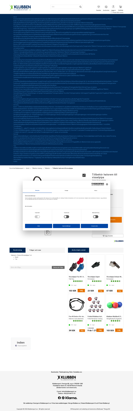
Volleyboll (16, 56)
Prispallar (45, 42)
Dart (54, 24)
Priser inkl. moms (118, 12)
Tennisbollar (69, 23)
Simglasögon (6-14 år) (28, 114)
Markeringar (74, 40)
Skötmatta (71, 107)
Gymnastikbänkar (38, 40)
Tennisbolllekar (67, 150)
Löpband (65, 89)
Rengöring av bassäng (48, 142)
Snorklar (69, 118)
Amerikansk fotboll (32, 24)
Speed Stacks (101, 24)
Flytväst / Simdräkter (55, 107)
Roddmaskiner (49, 89)
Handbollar (69, 21)
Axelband (26, 52)
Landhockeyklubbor (50, 54)
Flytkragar (96, 108)
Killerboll (78, 148)
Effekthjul (43, 75)
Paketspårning (64, 372)
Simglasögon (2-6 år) (41, 114)
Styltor (113, 62)
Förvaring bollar (24, 32)
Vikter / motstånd (104, 124)
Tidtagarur (55, 44)
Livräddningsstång (58, 112)
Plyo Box (68, 83)
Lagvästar (47, 52)
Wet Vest (84, 155)
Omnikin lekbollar (75, 60)
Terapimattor (87, 46)
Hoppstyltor (102, 62)
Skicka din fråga (58, 267)
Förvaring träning (44, 32)
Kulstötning (61, 28)
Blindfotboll (47, 64)
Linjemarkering (84, 42)
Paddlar (58, 118)
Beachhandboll (23, 38)
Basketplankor (93, 19)
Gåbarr (37, 99)
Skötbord (53, 140)
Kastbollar (76, 21)
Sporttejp (53, 30)
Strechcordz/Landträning (80, 118)
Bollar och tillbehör (19, 21)
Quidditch (91, 148)
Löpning (74, 28)
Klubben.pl (106, 403)
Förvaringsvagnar (74, 32)
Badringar (83, 108)
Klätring (78, 24)
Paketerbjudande (37, 77)
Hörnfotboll (94, 153)
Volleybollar (89, 23)
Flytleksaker (45, 122)
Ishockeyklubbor (32, 54)
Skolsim (31, 116)
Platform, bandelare (19, 138)
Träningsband (102, 83)
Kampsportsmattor (51, 46)
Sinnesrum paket (65, 75)
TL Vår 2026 (45, 130)
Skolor (15, 155)
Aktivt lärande (17, 62)
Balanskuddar (37, 83)
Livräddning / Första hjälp (83, 136)
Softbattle (100, 60)
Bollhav (23, 71)
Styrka (15, 93)
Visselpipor (82, 52)
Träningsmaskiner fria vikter (60, 93)
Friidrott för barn (37, 28)
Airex (71, 157)
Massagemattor (42, 101)
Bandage (25, 30)
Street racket (50, 150)
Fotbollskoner (45, 26)
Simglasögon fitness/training (57, 114)
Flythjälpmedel (68, 108)
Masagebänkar (36, 30)
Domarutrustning (30, 26)
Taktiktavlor (108, 26)
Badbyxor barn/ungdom (96, 107)
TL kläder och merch (19, 132)
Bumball (32, 148)
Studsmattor (66, 73)
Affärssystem (74, 409)
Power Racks (27, 93)
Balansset (28, 50)
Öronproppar (109, 118)
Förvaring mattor (34, 32)
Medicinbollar (25, 23)
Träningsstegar (74, 52)
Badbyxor (41, 24)
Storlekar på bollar (60, 23)
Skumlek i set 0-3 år (53, 71)
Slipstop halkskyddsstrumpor (56, 157)
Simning (15, 105)
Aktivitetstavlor (25, 75)
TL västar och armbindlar (60, 132)
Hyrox (75, 157)
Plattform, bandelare (34, 142)
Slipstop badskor (23, 157)
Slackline (108, 62)
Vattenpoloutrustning (56, 144)
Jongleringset (52, 67)
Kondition (16, 89)
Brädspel (97, 71)
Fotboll (15, 26)
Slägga (85, 28)
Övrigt (60, 19)
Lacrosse (83, 24)
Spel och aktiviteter (77, 71)
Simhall (15, 134)
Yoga (90, 93)
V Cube (85, 67)
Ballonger (28, 64)
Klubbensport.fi (91, 403)
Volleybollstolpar (43, 56)
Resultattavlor (52, 42)
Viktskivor (69, 81)
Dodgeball (35, 21)
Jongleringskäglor (61, 67)
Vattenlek (66, 62)
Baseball (46, 24)
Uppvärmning (76, 150)
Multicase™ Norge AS (103, 409)
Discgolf (15, 24)
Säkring (48, 69)
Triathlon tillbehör (78, 120)
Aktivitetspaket (37, 60)
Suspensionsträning (92, 83)
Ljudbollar (91, 64)
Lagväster (66, 26)
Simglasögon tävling (72, 114)
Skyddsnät (91, 26)
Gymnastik (16, 34)
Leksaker (52, 73)
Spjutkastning (91, 28)
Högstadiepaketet (109, 130)
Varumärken (17, 159)
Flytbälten (108, 108)
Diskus (44, 28)
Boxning (63, 151)
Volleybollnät (52, 56)
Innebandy (16, 19)
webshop (85, 409)
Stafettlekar (42, 150)
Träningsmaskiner (60, 99)
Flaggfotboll (52, 153)
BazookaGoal (37, 153)
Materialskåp (84, 32)
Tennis (95, 50)
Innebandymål (45, 19)
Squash (91, 50)
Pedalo (98, 101)
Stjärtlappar (46, 77)
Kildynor (48, 99)
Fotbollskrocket (60, 153)
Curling (105, 71)
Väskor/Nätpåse (54, 120)
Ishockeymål (40, 54)
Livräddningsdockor (47, 112)
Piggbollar (32, 23)
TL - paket (24, 128)
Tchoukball (103, 151)
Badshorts (107, 107)
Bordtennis (71, 50)
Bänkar (21, 140)
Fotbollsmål (53, 26)
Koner (57, 40)
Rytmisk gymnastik (90, 34)
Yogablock (106, 93)
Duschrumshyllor (29, 140)
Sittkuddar (63, 103)
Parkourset (21, 50)
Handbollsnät (58, 38)
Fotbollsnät (60, 26)
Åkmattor (53, 77)
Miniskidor (29, 77)
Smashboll (30, 150)
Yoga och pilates (92, 87)
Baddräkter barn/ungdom (51, 108)
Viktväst (52, 81)
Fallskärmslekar (51, 148)
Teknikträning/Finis (93, 118)
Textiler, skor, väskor (19, 120)
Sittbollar (57, 103)
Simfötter (64, 118)
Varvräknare (48, 44)
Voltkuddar (42, 36)
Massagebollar (23, 101)
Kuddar (53, 99)
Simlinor (28, 138)
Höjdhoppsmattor (39, 46)
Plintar (66, 34)
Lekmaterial (59, 69)
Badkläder (48, 155)
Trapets (36, 36)
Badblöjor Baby (32, 107)
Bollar (24, 40)
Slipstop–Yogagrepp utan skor (38, 157)
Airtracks (23, 34)
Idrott (15, 17)
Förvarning (29, 40)
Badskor (61, 108)
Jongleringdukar (32, 67)
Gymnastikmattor (28, 46)
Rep (91, 40)
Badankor (22, 122)
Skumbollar (38, 23)
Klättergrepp (22, 69)
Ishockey (23, 77)
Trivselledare (17, 126)
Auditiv (32, 75)
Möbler (26, 142)
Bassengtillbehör (18, 142)
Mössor (74, 122)
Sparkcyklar (39, 66)
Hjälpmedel (94, 136)
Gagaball (64, 148)
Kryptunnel (37, 71)
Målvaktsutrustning (75, 26)
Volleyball (115, 151)
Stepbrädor (82, 83)
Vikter (80, 87)
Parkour (61, 34)
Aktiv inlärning (46, 128)
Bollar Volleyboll (33, 56)
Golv (24, 95)
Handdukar (37, 120)
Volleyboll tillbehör (62, 56)
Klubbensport (19, 168)
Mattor (57, 34)
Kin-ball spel (84, 148)
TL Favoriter (72, 130)
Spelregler (90, 155)
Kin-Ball (74, 24)
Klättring (16, 69)
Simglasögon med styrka (86, 114)
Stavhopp (103, 28)
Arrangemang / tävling (25, 28)
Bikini (32, 108)
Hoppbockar (45, 34)
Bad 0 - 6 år (16, 107)
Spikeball (115, 60)
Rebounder (84, 26)
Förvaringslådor (64, 32)
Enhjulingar (95, 62)
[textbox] (30, 267)
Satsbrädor (99, 34)
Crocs (32, 120)
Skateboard (32, 66)
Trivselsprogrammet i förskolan (94, 130)
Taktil (72, 75)
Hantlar (27, 81)
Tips (14, 146)
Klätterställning (29, 71)
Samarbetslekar (92, 60)
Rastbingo (97, 148)
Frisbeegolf (69, 151)
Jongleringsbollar (77, 64)
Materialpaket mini (27, 130)
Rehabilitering (17, 97)
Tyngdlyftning (41, 81)
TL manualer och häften (34, 128)
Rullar (93, 93)
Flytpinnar (42, 124)
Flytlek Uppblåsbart (50, 136)
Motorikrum (17, 71)
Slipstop (78, 155)
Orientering (89, 24)
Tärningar (60, 62)
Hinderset (47, 40)
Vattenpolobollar (87, 122)
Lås (39, 140)
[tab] (18, 250)
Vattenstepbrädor (93, 124)
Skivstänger (79, 81)
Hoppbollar (68, 64)
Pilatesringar (37, 91)
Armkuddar (23, 107)
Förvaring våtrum (54, 32)
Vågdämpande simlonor (69, 138)
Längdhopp (68, 28)
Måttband (80, 28)
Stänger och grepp (37, 93)
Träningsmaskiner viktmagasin (78, 93)
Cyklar (15, 66)
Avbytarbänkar (30, 42)
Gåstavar (37, 103)
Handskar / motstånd (57, 124)
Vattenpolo (68, 122)
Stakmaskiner (40, 89)
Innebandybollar (25, 19)
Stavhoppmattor (78, 46)
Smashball (51, 23)
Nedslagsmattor (68, 46)
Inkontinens (67, 124)
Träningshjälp (122, 26)
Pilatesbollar (44, 91)
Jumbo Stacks (71, 148)
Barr (40, 34)
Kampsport (68, 24)
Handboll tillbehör (33, 38)
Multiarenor (38, 42)
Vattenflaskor (45, 120)
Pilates (15, 91)
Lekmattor (60, 46)
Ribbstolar (95, 40)
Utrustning (58, 142)
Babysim (26, 116)
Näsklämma (52, 118)
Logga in (113, 7)
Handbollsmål (49, 38)
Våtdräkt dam (87, 120)
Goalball (57, 60)
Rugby (95, 24)
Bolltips (52, 151)
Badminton (64, 50)
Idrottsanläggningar (19, 42)
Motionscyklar (32, 89)
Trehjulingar (46, 66)
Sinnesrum (16, 75)
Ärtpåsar (48, 36)
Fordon (26, 66)
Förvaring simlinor (57, 138)
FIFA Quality (44, 153)
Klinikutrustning (18, 99)
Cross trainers (23, 89)
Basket (64, 19)
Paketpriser (86, 40)
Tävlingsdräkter (38, 108)
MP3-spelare (33, 44)
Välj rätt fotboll (102, 153)
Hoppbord (52, 34)
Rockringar (71, 34)
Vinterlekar (16, 77)
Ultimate (109, 151)
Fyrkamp (59, 148)
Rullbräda (103, 101)
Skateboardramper (62, 42)
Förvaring (16, 32)
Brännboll (45, 60)
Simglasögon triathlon (100, 114)
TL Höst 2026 (17, 130)
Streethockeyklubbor (73, 54)
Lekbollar (18, 23)
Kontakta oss (77, 372)
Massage (16, 101)
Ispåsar (30, 30)
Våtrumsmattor (120, 46)
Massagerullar (32, 101)
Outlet (15, 161)
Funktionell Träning (19, 83)
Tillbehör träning (18, 52)
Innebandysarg (54, 19)
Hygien (15, 136)
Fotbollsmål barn (77, 153)
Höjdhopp (49, 28)
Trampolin (31, 36)
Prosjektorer (56, 75)
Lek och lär (16, 58)
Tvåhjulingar (54, 66)
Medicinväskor (45, 30)
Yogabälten (117, 93)
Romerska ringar (79, 34)
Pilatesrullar (29, 91)
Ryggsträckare (51, 101)
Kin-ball (91, 42)
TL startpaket (80, 130)
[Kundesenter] (106, 6)
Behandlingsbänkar (29, 99)
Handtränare (44, 103)
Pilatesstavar (22, 91)
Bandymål (23, 54)
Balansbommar (30, 34)
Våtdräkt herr (96, 120)
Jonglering (16, 67)
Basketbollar (70, 19)
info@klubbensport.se (69, 391)
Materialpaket (37, 130)
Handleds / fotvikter (112, 81)
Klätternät (34, 50)
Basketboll (34, 64)
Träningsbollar (73, 87)
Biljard (51, 24)
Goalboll (75, 151)
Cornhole (38, 148)
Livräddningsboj (69, 112)
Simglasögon (17, 114)
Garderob (16, 140)
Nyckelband (43, 140)
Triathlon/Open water (66, 120)
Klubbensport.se (45, 403)
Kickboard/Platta (43, 118)
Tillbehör (110, 19)
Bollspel (27, 122)
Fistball (41, 21)
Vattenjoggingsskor (82, 124)
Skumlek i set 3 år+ (65, 71)
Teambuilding (59, 150)
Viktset (74, 81)
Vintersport (16, 54)
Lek (96, 128)
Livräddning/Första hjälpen (21, 112)
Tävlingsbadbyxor (115, 107)
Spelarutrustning (100, 26)
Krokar (36, 140)
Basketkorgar (78, 19)
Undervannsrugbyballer (94, 142)
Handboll (16, 38)
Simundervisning (18, 116)
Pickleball (86, 50)
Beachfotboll (21, 26)
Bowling (92, 71)
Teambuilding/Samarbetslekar (22, 60)
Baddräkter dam (25, 108)
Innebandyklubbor (35, 19)
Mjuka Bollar (97, 64)
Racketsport (57, 50)
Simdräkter (89, 108)
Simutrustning (17, 118)
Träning (15, 79)
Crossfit (15, 81)
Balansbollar (29, 83)
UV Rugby (74, 142)
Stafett (98, 28)
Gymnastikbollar (61, 21)
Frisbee (62, 24)
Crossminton (79, 50)
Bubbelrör (37, 75)
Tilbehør (92, 54)
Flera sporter (22, 24)
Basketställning (102, 19)
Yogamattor (99, 93)
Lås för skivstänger (89, 81)
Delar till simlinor (46, 138)
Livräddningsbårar (35, 112)
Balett (37, 34)
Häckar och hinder (34, 52)
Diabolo (22, 67)
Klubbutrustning (73, 110)
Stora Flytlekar (60, 122)
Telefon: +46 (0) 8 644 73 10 (66, 393)
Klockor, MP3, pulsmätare (21, 44)
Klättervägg (40, 50)
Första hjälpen (17, 30)
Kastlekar (37, 62)
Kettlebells (21, 81)
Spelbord (114, 71)
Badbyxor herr (85, 107)
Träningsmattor (101, 46)
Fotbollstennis (86, 153)
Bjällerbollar (40, 64)
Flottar (39, 122)
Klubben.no (76, 403)
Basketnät (86, 19)
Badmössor (30, 118)
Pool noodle (52, 122)
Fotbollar (53, 21)
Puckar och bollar (61, 54)
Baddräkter (40, 107)
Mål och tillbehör (82, 142)
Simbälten (102, 108)
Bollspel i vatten (28, 136)
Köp (101, 291)
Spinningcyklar (58, 89)
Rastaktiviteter (21, 155)
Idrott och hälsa (18, 40)
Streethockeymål (85, 54)
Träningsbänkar (47, 93)
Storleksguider (40, 155)
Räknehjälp (58, 110)
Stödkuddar (42, 99)
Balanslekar (81, 62)
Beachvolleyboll (24, 56)
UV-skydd (65, 107)
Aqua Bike (25, 124)
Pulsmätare (40, 44)
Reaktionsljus (75, 83)
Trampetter (24, 36)
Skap (48, 140)
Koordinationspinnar (65, 40)
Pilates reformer (53, 91)
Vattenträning (17, 124)
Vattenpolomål (96, 122)
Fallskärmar (51, 60)
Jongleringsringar (72, 67)
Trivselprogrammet (47, 132)
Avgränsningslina (36, 138)
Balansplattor (45, 83)
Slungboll (45, 23)
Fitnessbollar (47, 21)
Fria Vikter (58, 81)
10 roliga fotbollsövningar (25, 153)
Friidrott (15, 28)
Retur (71, 372)
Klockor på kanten (34, 110)
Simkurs (36, 116)
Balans (76, 62)
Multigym (20, 93)
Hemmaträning (18, 85)
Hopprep (52, 40)
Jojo (26, 67)
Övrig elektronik (63, 44)
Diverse (24, 62)
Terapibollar (77, 23)
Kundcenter (55, 372)
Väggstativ (91, 32)
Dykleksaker (33, 122)
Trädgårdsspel (17, 73)
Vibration (77, 75)
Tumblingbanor (111, 46)
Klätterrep (35, 69)
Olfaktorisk (49, 75)
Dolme (36, 118)
